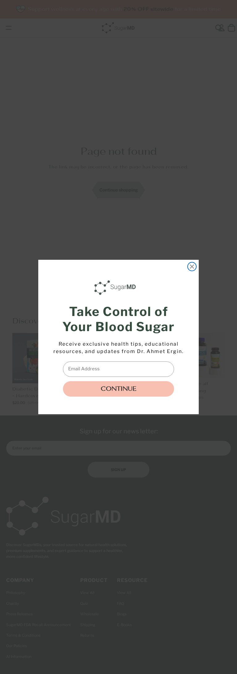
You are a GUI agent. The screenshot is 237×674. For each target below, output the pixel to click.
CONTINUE (118, 389)
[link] (117, 287)
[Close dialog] (192, 266)
